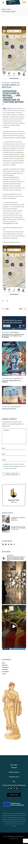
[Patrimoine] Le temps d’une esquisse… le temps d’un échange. (13, 336)
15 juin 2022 (14, 529)
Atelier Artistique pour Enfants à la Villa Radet (18, 527)
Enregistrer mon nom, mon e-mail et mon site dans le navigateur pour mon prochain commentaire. (14, 466)
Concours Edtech (9, 409)
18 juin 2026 (5, 332)
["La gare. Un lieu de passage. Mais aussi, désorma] (14, 582)
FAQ (14, 781)
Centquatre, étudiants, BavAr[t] (18, 518)
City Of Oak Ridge (8, 175)
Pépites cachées (14, 772)
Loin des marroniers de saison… (11, 381)
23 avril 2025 (5, 82)
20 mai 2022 (14, 520)
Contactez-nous (14, 777)
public (8, 223)
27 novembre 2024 (7, 378)
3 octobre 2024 (6, 406)
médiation (13, 177)
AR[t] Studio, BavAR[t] (14, 836)
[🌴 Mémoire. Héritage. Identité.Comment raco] (14, 626)
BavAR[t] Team (16, 82)
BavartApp (21, 156)
